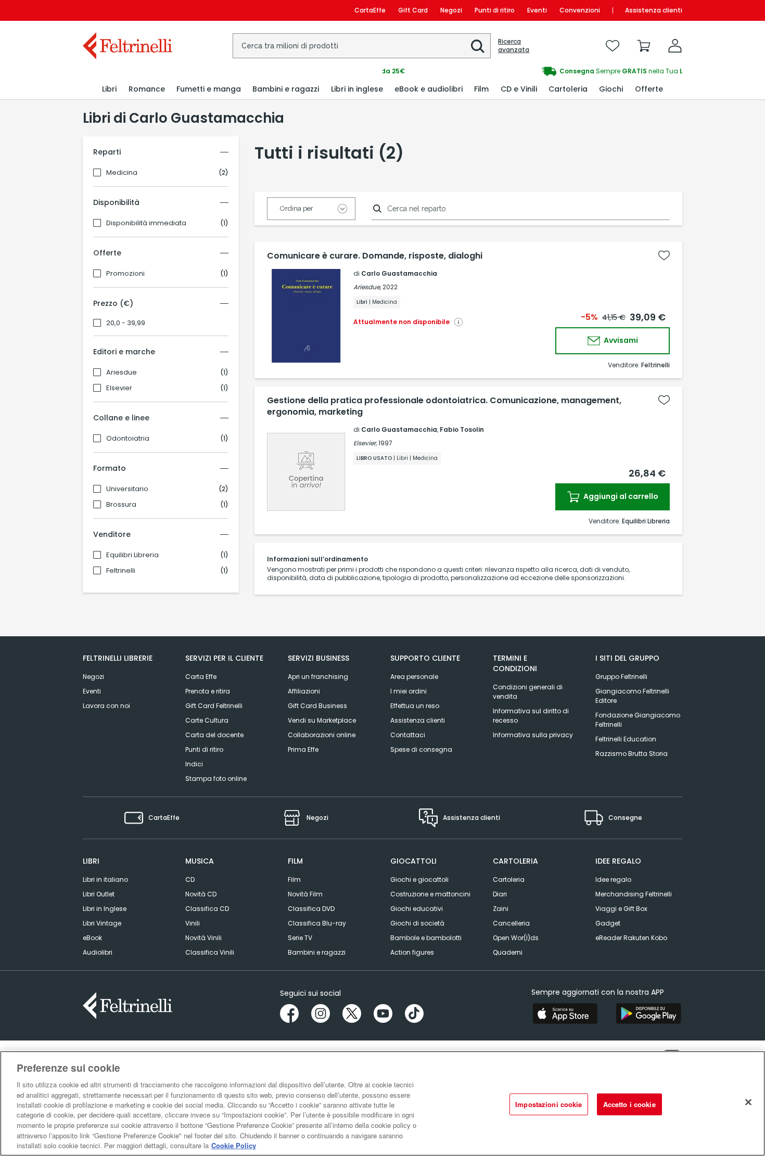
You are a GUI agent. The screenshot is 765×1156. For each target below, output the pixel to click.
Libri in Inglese (104, 908)
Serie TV (300, 937)
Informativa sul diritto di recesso (531, 716)
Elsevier (119, 388)
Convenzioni (579, 10)
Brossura (121, 504)
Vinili (192, 923)
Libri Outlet (98, 894)
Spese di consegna (421, 749)
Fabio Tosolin (462, 429)
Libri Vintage (102, 923)
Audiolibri (97, 952)
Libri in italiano (105, 879)
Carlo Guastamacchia (399, 273)
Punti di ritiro (495, 10)
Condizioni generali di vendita (528, 692)
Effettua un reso (414, 705)
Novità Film (305, 894)
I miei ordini (408, 691)
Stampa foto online (216, 778)
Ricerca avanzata (513, 45)
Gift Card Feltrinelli (214, 705)
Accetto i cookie (629, 1104)
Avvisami (620, 340)
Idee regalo (613, 879)
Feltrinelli (120, 571)
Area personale (414, 676)
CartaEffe (370, 10)
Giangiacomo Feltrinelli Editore (632, 696)
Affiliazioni (304, 691)
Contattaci (407, 734)
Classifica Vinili (209, 952)
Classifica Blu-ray (317, 923)
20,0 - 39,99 (125, 323)
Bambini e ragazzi (317, 952)
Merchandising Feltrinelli (633, 894)
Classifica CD (207, 908)
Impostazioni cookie (548, 1104)
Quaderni (507, 952)
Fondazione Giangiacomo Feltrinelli (637, 720)
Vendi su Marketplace (322, 720)
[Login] (675, 45)
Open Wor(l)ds (516, 937)
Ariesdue (121, 372)
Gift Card (413, 10)
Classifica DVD (311, 908)
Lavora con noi (106, 705)
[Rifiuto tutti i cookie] (748, 1102)
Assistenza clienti (653, 10)
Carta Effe (200, 676)
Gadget (607, 923)
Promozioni (125, 273)
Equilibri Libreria (132, 555)
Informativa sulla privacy (533, 734)
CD (190, 879)
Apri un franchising (318, 676)
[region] (382, 1103)
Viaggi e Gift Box (621, 908)
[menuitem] (109, 89)
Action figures (412, 952)
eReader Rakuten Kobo (631, 937)
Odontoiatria (127, 438)
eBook (92, 937)
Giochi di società (417, 923)
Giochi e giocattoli (419, 879)
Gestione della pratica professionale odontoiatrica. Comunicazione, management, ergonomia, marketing (444, 406)
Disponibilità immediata (146, 223)
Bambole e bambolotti (426, 937)
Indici (194, 764)
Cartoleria (509, 879)
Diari (500, 894)
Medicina (121, 173)
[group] (532, 71)
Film (294, 879)
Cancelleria (511, 923)
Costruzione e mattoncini (430, 894)
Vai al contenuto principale (126, 10)
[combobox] (362, 45)
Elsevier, (365, 443)
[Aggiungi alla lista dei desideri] (664, 255)
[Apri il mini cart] (643, 45)
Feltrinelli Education (625, 739)
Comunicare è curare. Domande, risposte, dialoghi (374, 256)
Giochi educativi (416, 908)
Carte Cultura (206, 720)
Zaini (500, 908)
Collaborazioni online (321, 734)
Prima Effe (303, 749)
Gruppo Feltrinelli (621, 676)
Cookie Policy (233, 1145)
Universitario (127, 489)
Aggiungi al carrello (620, 496)
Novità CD (200, 894)
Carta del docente (214, 734)
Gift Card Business (317, 705)
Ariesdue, (367, 286)
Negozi (451, 10)
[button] (478, 46)
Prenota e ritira (207, 691)
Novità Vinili (203, 937)
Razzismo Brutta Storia (631, 753)
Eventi (537, 10)
